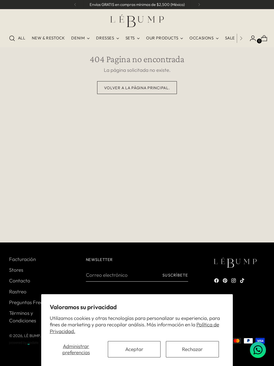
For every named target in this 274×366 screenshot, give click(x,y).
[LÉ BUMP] (137, 20)
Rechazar (192, 349)
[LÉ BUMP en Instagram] (234, 281)
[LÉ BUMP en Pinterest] (225, 281)
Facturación (22, 259)
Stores (16, 270)
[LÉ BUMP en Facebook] (217, 281)
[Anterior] (75, 4)
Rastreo (17, 291)
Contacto (19, 280)
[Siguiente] (199, 4)
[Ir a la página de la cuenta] (250, 38)
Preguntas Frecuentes (33, 302)
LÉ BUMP (32, 335)
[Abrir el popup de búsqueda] (12, 38)
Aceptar (134, 349)
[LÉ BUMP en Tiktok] (242, 281)
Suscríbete (175, 275)
